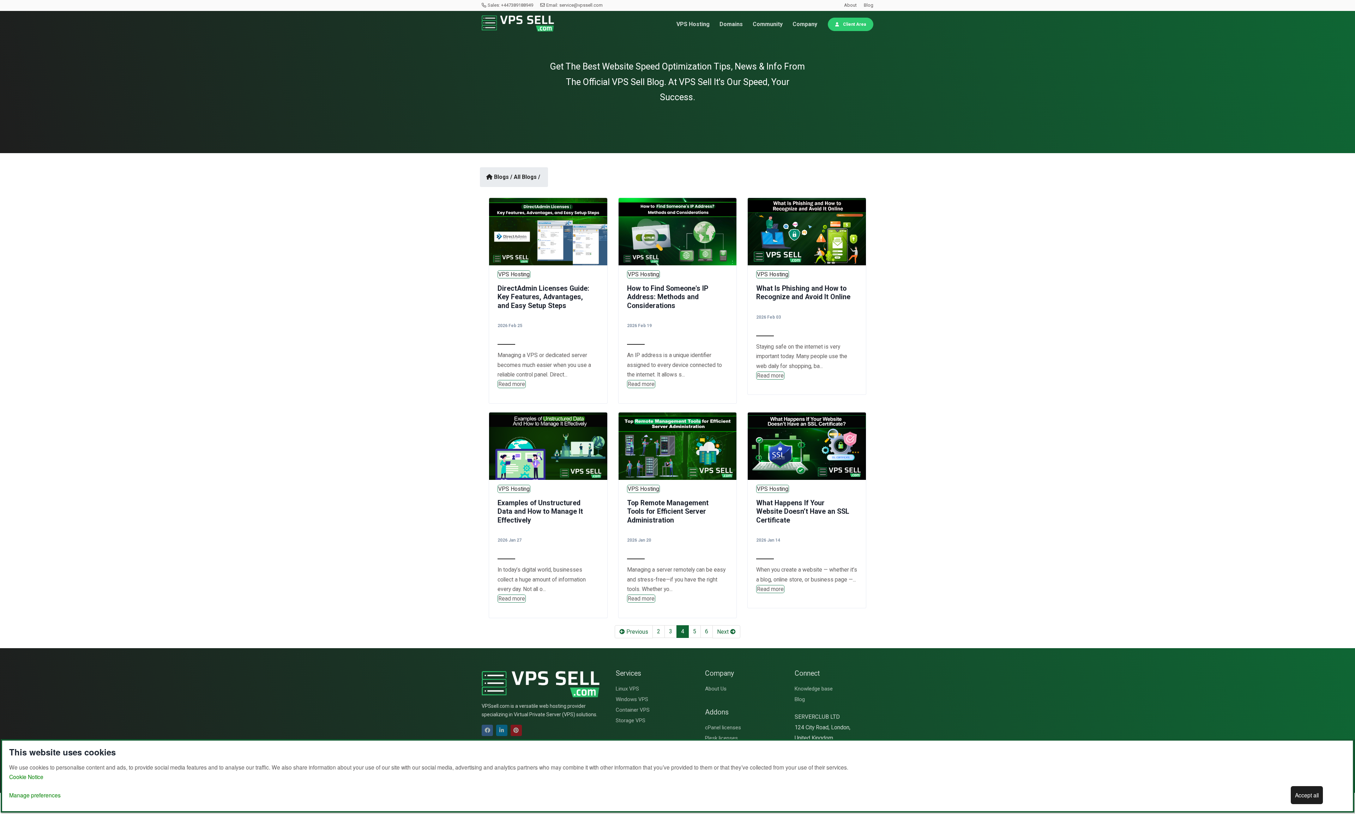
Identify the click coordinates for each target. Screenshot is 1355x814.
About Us (716, 689)
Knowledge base (814, 689)
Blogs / (503, 177)
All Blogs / (527, 177)
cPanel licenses (723, 727)
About (850, 5)
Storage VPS (630, 720)
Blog (868, 5)
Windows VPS (632, 699)
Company (805, 24)
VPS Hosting (693, 24)
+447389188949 (517, 5)
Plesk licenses (721, 738)
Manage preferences (35, 795)
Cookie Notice (26, 776)
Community (768, 24)
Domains (731, 24)
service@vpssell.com (581, 5)
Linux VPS (627, 689)
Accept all (1307, 795)
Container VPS (633, 710)
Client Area (854, 24)
